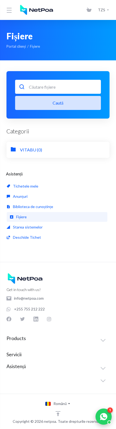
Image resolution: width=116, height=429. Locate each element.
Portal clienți (16, 46)
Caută (58, 102)
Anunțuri (20, 196)
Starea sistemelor (27, 227)
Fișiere (21, 216)
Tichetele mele (25, 186)
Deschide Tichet (26, 237)
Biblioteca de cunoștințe (32, 206)
